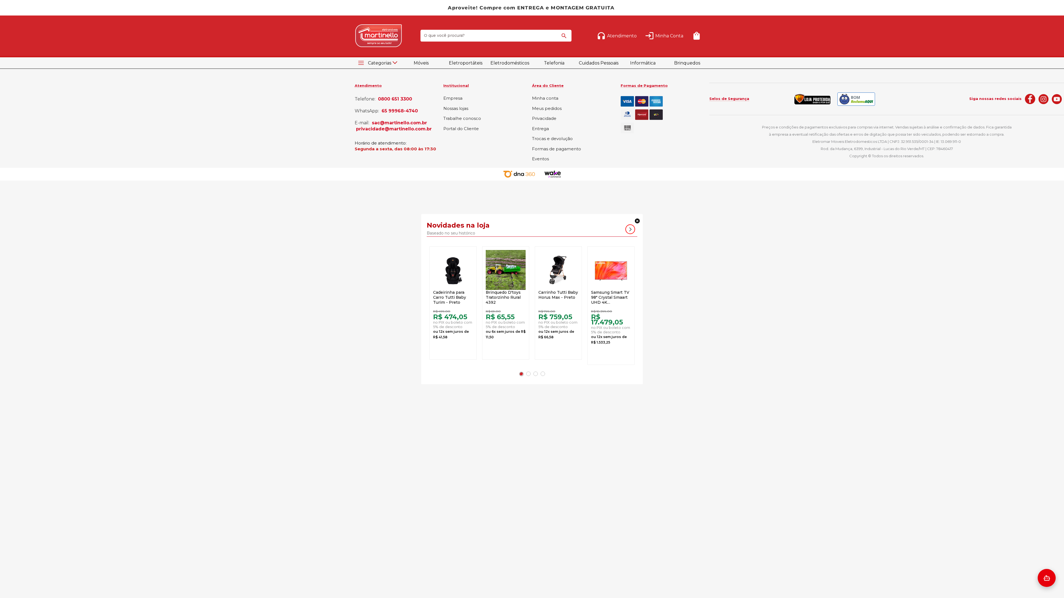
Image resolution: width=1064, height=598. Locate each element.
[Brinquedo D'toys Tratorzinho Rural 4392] (506, 270)
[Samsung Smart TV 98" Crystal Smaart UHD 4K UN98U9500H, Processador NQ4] (611, 270)
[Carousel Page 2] (528, 374)
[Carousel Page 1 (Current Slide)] (521, 374)
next (630, 229)
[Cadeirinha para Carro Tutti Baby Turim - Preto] (453, 270)
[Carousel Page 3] (535, 374)
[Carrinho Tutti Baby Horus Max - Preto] (558, 270)
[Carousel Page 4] (543, 374)
